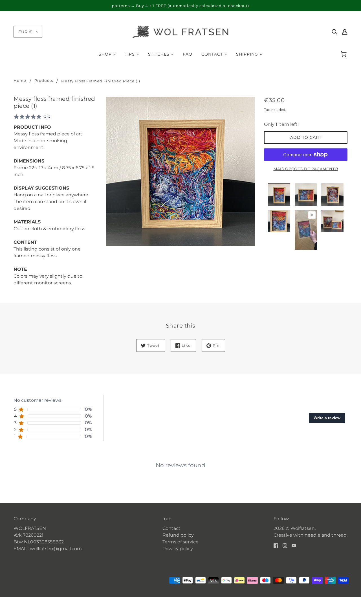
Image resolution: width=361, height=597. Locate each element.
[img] (334, 32)
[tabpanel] (180, 460)
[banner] (180, 31)
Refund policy (178, 535)
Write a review (327, 418)
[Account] (345, 32)
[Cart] (344, 54)
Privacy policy (177, 548)
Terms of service (180, 542)
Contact (171, 528)
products (43, 81)
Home (20, 81)
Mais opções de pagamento (306, 168)
